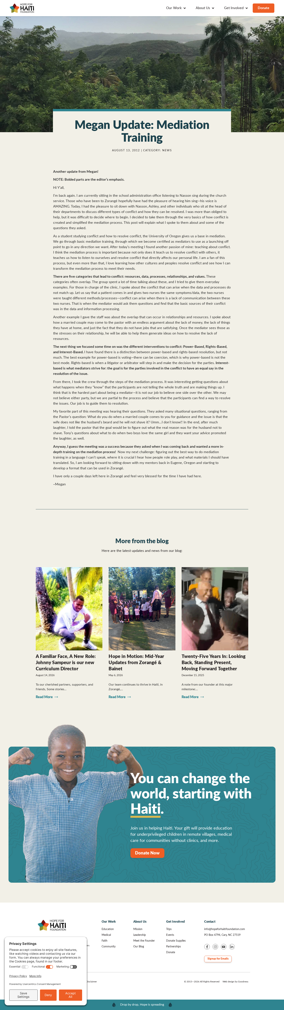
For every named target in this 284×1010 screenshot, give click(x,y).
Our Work (109, 921)
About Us (140, 921)
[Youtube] (223, 947)
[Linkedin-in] (232, 947)
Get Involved (175, 921)
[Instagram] (215, 947)
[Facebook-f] (207, 947)
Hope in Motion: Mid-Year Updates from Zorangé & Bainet (136, 662)
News (167, 150)
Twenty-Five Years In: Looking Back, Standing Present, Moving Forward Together (214, 662)
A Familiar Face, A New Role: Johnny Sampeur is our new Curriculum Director (66, 662)
